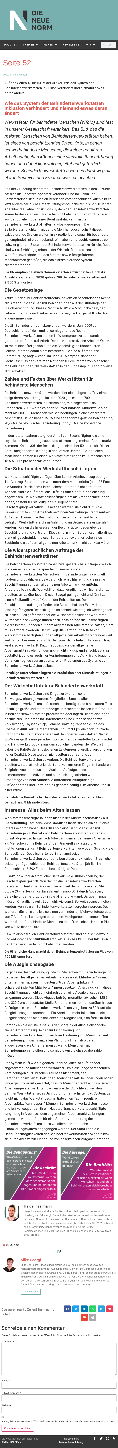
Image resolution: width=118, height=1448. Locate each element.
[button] (67, 1308)
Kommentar (9, 1341)
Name (6, 1380)
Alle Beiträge (31, 1291)
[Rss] (114, 1438)
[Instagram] (107, 1438)
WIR (88, 44)
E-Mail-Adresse (11, 1393)
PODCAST (10, 44)
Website (6, 1405)
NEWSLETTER (72, 44)
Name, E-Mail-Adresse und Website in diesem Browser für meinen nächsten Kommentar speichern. (59, 1421)
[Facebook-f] (94, 1438)
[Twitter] (101, 1438)
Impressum (69, 1438)
